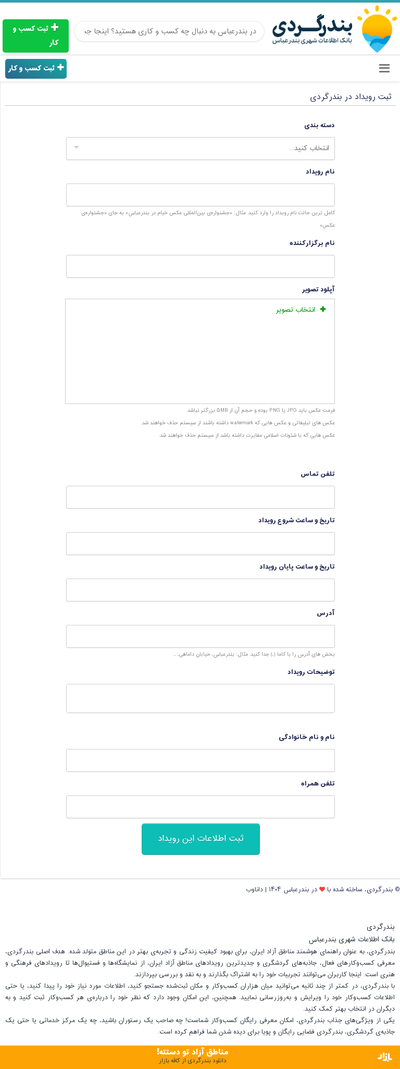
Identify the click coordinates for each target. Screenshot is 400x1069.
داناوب (254, 889)
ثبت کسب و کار (35, 36)
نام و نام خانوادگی (307, 737)
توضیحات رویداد (311, 672)
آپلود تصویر (318, 289)
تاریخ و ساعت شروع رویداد (296, 520)
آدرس (326, 613)
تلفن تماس (318, 474)
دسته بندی (319, 125)
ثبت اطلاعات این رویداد (201, 839)
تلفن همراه (318, 783)
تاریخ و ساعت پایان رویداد (297, 566)
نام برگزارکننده (312, 243)
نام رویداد (320, 171)
